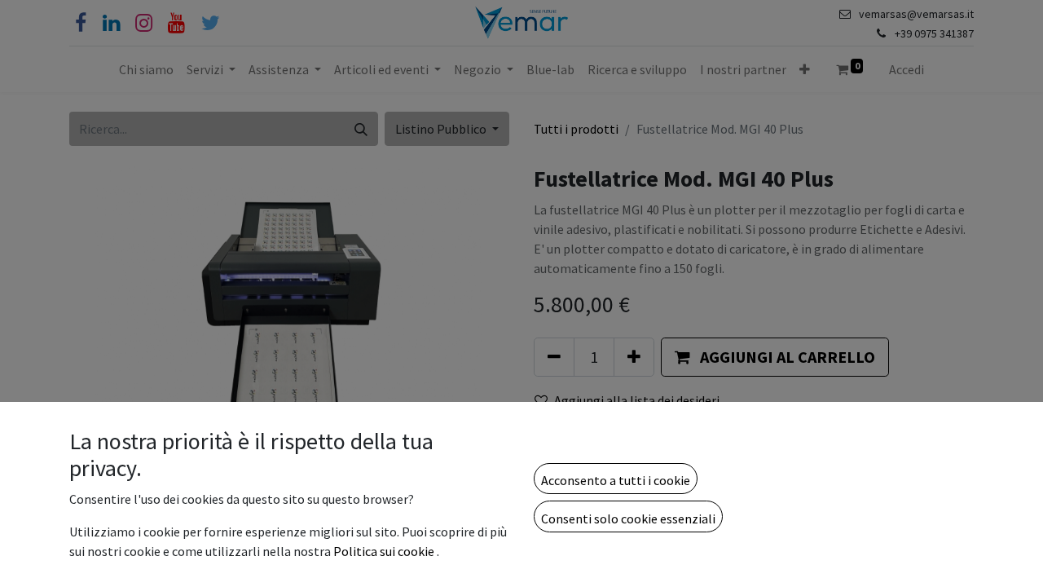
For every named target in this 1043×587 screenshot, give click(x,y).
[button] (616, 478)
